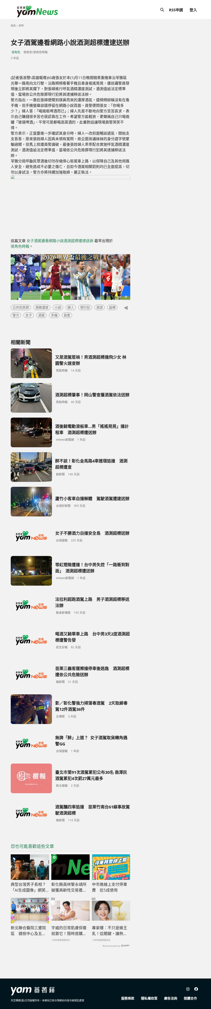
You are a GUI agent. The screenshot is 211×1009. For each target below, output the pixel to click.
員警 (67, 315)
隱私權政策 (149, 998)
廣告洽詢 (170, 998)
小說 (58, 307)
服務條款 (127, 998)
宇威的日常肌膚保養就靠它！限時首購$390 (69, 931)
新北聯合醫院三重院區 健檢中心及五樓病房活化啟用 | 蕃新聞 (28, 931)
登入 (193, 9)
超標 (112, 307)
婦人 (70, 307)
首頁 (13, 25)
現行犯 (85, 307)
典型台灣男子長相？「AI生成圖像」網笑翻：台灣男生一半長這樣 (28, 887)
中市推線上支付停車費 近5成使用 (109, 887)
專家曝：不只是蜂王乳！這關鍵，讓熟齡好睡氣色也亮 (109, 931)
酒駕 (41, 315)
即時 (21, 25)
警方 (16, 315)
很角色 (16, 52)
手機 (54, 315)
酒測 (99, 307)
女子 (28, 315)
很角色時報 (20, 246)
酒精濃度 (41, 307)
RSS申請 (176, 9)
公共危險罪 (21, 307)
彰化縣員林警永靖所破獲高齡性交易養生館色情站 (69, 887)
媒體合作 (190, 998)
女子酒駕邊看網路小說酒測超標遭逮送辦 (60, 240)
